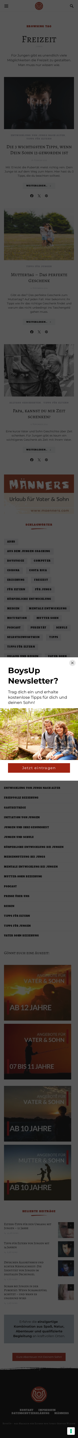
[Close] (72, 663)
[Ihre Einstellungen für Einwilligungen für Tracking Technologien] (71, 1431)
